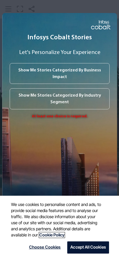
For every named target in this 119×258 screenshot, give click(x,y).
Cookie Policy (51, 235)
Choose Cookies (45, 247)
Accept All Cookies (88, 247)
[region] (59, 227)
